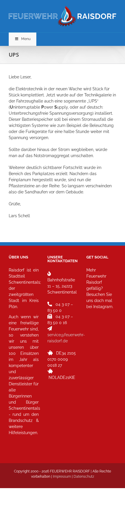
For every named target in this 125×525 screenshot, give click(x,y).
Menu (26, 39)
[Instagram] (92, 332)
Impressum (62, 476)
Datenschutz (84, 476)
